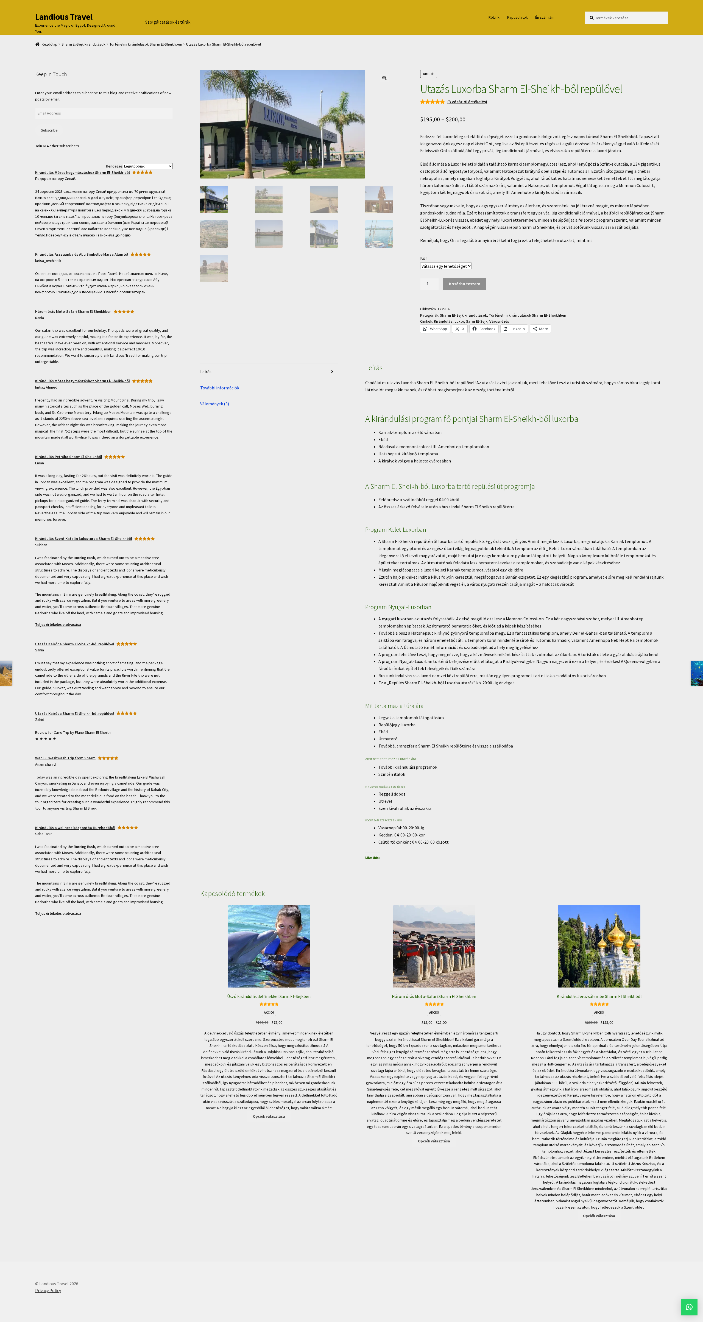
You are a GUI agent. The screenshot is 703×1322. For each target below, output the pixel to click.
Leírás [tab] (205, 371)
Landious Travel (63, 16)
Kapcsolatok (517, 17)
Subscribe (49, 130)
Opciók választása (269, 1116)
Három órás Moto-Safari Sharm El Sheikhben (73, 311)
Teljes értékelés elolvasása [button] (58, 624)
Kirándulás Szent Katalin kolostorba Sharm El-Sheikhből (83, 538)
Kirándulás (443, 321)
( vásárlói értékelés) (467, 101)
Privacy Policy (48, 1290)
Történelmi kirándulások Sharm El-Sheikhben (146, 44)
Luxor (459, 321)
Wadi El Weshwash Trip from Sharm (65, 757)
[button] (384, 78)
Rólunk (494, 17)
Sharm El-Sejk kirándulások (83, 44)
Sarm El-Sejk (476, 321)
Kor (423, 258)
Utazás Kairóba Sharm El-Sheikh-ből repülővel (74, 644)
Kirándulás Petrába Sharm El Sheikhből (68, 456)
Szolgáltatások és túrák (167, 22)
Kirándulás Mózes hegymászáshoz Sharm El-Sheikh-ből (82, 172)
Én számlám (544, 17)
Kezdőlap (49, 44)
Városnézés (499, 321)
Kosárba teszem (464, 283)
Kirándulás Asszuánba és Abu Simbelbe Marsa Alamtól (81, 254)
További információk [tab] (219, 388)
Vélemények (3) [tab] (214, 403)
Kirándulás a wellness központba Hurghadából (75, 827)
